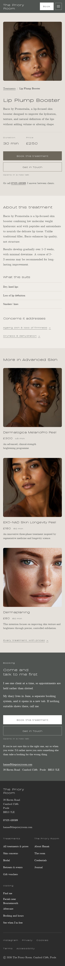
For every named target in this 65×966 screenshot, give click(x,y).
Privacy (27, 940)
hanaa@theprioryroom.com (17, 764)
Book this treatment (39, 156)
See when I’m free (13, 923)
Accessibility (26, 948)
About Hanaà (41, 846)
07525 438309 (18, 183)
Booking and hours (13, 915)
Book (46, 6)
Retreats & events (13, 867)
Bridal (6, 860)
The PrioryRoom (13, 6)
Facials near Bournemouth (10, 901)
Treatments (9, 88)
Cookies (42, 940)
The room (39, 853)
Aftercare (8, 908)
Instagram (10, 941)
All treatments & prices (15, 846)
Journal (38, 867)
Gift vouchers (10, 874)
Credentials (40, 860)
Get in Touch (32, 166)
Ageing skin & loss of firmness (27, 327)
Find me (7, 893)
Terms (8, 948)
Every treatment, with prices (25, 640)
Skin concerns (10, 853)
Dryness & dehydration (21, 335)
